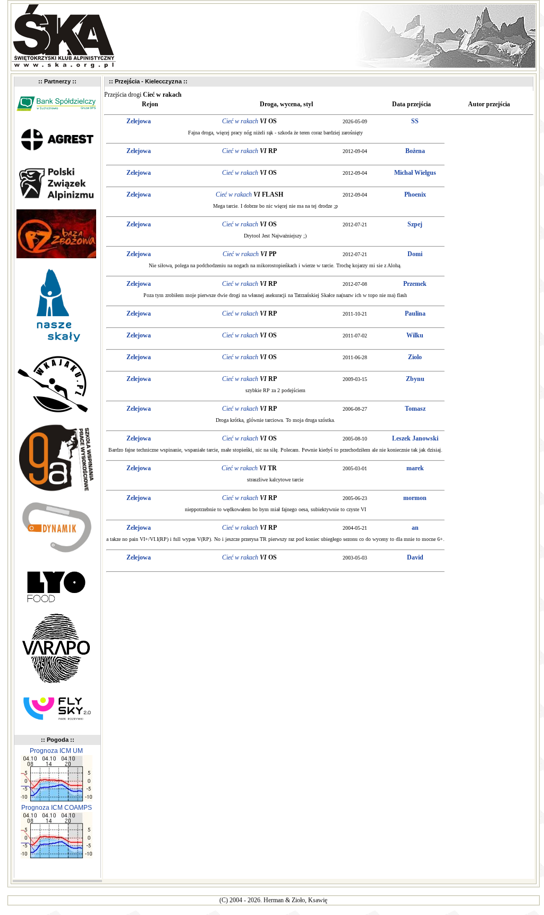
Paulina (415, 313)
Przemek (415, 283)
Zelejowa (138, 121)
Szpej (414, 224)
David (415, 557)
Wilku (414, 335)
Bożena (415, 151)
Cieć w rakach (240, 121)
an (415, 527)
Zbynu (415, 379)
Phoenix (415, 194)
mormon (415, 498)
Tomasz (415, 408)
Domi (414, 254)
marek (415, 468)
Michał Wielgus (415, 172)
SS (415, 121)
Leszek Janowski (415, 438)
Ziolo (415, 357)
